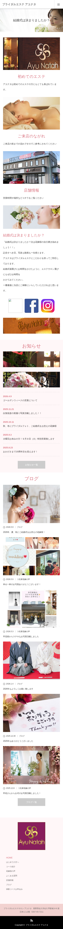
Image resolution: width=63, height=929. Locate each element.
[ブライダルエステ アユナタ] (27, 4)
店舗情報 (9, 880)
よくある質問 (11, 876)
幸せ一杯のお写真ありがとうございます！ (22, 584)
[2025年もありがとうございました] (31, 713)
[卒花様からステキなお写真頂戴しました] (31, 608)
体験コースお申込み (14, 889)
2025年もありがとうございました (18, 741)
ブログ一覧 (31, 802)
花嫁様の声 (10, 871)
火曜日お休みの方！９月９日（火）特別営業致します (28, 439)
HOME (9, 857)
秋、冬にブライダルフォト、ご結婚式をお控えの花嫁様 (30, 426)
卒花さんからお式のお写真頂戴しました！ (22, 793)
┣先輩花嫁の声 (23, 579)
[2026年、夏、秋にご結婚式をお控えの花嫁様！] (31, 504)
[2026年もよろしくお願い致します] (31, 661)
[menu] (58, 4)
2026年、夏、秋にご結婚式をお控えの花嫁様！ (24, 532)
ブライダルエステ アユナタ (37, 925)
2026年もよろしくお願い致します (18, 689)
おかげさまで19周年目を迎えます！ (20, 451)
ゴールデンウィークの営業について (20, 400)
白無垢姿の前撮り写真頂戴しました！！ (22, 413)
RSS (31, 920)
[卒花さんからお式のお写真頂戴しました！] (31, 765)
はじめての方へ (12, 862)
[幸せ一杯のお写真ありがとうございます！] (31, 556)
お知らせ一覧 (31, 464)
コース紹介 (10, 867)
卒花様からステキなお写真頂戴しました (21, 636)
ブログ (19, 527)
